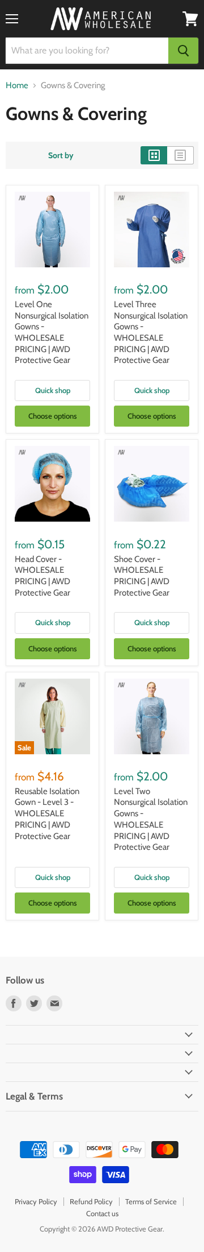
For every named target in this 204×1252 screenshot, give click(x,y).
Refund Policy (91, 1201)
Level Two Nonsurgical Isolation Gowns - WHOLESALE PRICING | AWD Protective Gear (151, 819)
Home (17, 85)
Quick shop (52, 390)
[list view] (180, 155)
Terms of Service (151, 1201)
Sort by (61, 155)
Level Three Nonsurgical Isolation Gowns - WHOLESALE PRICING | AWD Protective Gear (151, 332)
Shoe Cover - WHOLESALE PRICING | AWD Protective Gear (141, 576)
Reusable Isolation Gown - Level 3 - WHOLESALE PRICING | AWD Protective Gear (47, 813)
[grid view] (154, 155)
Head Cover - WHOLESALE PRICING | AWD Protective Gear (42, 576)
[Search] (183, 51)
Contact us (102, 1213)
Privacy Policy (36, 1201)
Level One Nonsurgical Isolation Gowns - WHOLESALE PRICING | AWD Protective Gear (51, 332)
